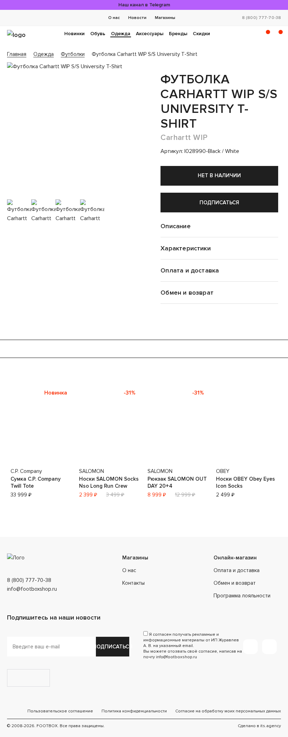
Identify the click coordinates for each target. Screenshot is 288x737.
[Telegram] (250, 646)
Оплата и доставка (237, 570)
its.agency (270, 726)
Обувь (97, 34)
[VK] (269, 646)
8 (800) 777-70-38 (261, 17)
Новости (137, 17)
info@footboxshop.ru (32, 589)
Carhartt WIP (184, 137)
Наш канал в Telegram (144, 5)
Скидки (201, 34)
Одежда (120, 34)
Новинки (74, 34)
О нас (114, 17)
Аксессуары (149, 34)
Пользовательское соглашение (60, 711)
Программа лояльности (242, 595)
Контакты (133, 583)
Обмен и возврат (235, 583)
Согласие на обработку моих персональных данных (228, 711)
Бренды (178, 34)
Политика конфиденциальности (134, 711)
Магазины (165, 17)
